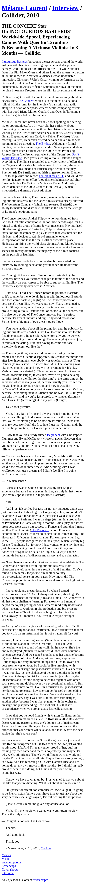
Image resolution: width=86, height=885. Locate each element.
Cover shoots (10, 869)
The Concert (26, 100)
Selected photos (11, 862)
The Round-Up (40, 530)
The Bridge (43, 143)
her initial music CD (51, 176)
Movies (6, 855)
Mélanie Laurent (24, 7)
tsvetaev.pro (40, 880)
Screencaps (9, 866)
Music (5, 858)
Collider (46, 848)
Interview (65, 7)
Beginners (53, 435)
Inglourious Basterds (15, 61)
